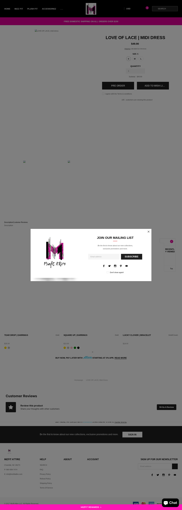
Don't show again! (117, 272)
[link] (104, 266)
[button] (91, 507)
